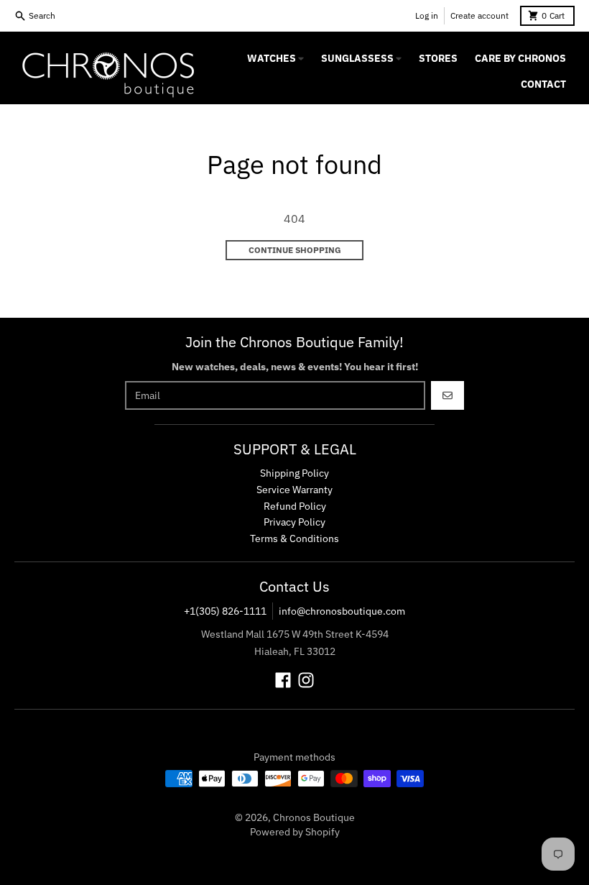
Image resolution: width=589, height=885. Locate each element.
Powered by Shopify (295, 831)
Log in (426, 15)
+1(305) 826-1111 (225, 611)
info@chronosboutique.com (342, 611)
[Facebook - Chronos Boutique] (283, 680)
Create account (479, 15)
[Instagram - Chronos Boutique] (306, 680)
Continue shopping (295, 249)
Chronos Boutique (314, 817)
